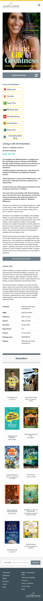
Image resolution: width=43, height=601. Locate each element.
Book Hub (14, 110)
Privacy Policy (26, 586)
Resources (6, 581)
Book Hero (11, 130)
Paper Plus (11, 103)
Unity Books (12, 123)
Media (4, 578)
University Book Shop (15, 137)
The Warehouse (13, 116)
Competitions (7, 572)
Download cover (19, 75)
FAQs (23, 589)
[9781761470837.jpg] (21, 41)
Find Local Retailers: (11, 84)
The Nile (10, 96)
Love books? (8, 562)
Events (5, 584)
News (4, 587)
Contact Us (25, 580)
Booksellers (6, 575)
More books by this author (21, 259)
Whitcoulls (11, 89)
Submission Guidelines (28, 577)
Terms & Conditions (27, 583)
